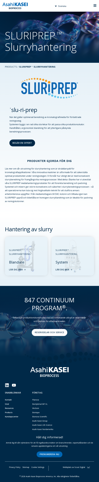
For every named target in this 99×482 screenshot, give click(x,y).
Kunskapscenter (11, 416)
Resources (9, 408)
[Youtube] (14, 385)
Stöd (7, 404)
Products (9, 412)
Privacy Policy (14, 467)
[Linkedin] (7, 385)
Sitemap (25, 467)
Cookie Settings (37, 467)
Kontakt (8, 400)
